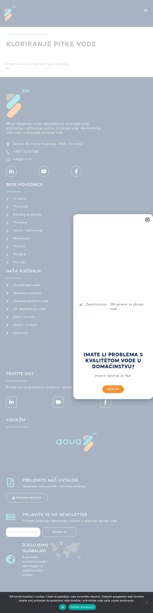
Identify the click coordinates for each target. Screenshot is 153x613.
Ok (63, 607)
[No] (146, 602)
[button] (147, 219)
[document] (76, 306)
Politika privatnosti (82, 607)
